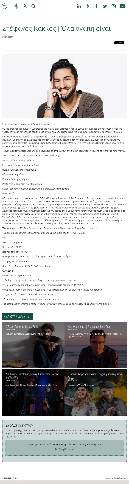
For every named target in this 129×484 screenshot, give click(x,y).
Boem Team (7, 37)
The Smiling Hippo (120, 478)
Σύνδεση (59, 449)
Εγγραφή (69, 449)
